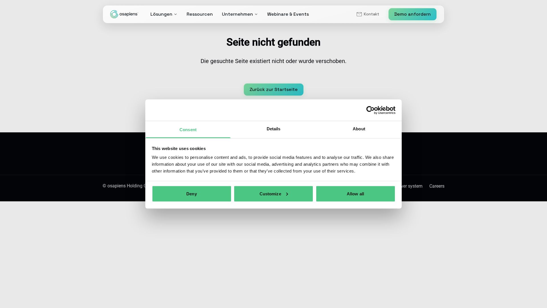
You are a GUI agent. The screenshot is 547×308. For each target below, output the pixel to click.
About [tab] (359, 128)
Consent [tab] (188, 129)
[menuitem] (367, 14)
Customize (270, 193)
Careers (436, 186)
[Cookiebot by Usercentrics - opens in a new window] (370, 110)
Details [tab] (274, 128)
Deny (191, 193)
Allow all (355, 193)
